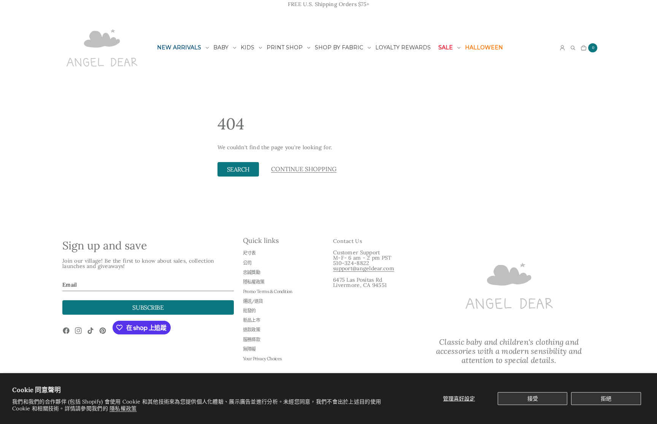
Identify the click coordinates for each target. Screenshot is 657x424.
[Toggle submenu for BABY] (234, 48)
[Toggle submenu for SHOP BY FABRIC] (369, 48)
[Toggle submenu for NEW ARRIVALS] (207, 48)
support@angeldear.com (363, 268)
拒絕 (606, 398)
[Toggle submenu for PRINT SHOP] (308, 48)
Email (69, 284)
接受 (532, 398)
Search (238, 169)
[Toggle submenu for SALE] (459, 48)
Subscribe (147, 307)
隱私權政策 (123, 408)
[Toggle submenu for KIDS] (260, 48)
